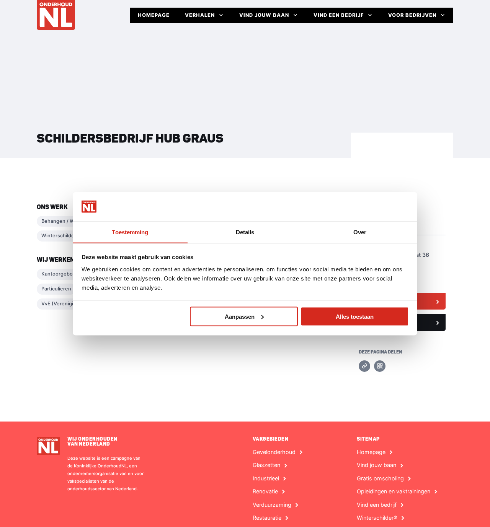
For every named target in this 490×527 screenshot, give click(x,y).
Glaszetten (266, 465)
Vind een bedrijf (339, 15)
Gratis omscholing (380, 478)
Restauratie (267, 518)
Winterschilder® (377, 518)
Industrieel (266, 478)
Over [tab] (359, 232)
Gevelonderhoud (274, 452)
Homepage (154, 15)
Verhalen (200, 15)
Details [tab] (245, 232)
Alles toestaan (355, 316)
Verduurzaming (272, 505)
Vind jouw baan (264, 15)
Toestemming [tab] (130, 232)
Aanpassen (240, 316)
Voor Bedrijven (412, 15)
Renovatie (265, 491)
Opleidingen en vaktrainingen (393, 491)
